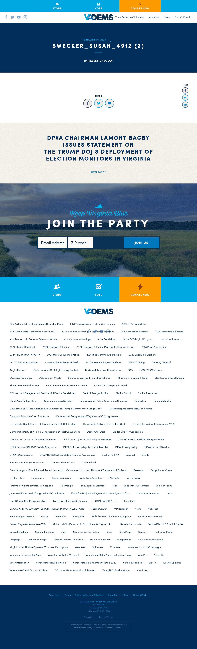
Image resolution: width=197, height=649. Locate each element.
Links (169, 493)
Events (145, 454)
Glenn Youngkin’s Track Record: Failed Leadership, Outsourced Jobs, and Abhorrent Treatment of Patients (68, 470)
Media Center (99, 508)
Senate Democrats (130, 524)
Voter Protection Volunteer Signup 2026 (94, 562)
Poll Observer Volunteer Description (111, 516)
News (107, 17)
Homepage (37, 477)
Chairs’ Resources (147, 393)
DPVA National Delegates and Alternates (85, 447)
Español (130, 454)
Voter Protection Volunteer (129, 17)
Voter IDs (159, 554)
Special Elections (19, 531)
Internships (67, 485)
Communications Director (58, 400)
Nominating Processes (22, 516)
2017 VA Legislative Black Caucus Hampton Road (36, 323)
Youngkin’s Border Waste (116, 570)
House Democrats (61, 477)
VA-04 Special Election (150, 539)
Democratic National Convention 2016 (104, 423)
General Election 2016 (63, 462)
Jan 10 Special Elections (93, 485)
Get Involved (89, 462)
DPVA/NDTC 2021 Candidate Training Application (67, 454)
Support (142, 531)
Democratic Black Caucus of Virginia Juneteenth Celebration (43, 423)
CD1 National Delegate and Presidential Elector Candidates (43, 393)
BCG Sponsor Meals (50, 377)
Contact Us (140, 400)
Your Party (93, 17)
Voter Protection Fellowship (51, 562)
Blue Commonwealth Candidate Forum (89, 377)
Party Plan (78, 516)
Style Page (125, 531)
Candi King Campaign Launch (111, 385)
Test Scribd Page (36, 539)
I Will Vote (114, 477)
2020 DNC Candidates (134, 323)
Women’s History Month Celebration (75, 570)
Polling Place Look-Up (150, 516)
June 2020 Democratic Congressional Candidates (37, 493)
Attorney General (161, 362)
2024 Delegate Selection (56, 346)
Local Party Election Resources (70, 501)
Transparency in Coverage (68, 539)
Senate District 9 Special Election (166, 524)
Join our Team (164, 485)
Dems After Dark (96, 431)
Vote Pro (142, 554)
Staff (63, 531)
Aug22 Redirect (18, 370)
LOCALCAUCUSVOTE (105, 501)
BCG (130, 370)
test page (15, 539)
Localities (129, 501)
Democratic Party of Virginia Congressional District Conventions (45, 431)
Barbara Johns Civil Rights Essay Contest (56, 370)
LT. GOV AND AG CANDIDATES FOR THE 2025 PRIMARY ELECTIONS (47, 508)
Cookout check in (162, 400)
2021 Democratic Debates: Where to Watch (33, 339)
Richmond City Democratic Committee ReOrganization (83, 524)
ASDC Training (137, 362)
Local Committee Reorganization (28, 501)
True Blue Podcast (100, 539)
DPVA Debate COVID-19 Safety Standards (33, 447)
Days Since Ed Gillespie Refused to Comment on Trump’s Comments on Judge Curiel (56, 408)
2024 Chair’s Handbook (23, 346)
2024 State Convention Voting (63, 354)
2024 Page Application (154, 346)
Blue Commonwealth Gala (133, 377)
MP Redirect (121, 508)
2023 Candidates (169, 339)
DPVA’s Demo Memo (21, 454)
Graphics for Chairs (161, 470)
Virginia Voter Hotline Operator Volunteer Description (39, 547)
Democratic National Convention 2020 (153, 423)
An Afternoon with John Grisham (103, 362)
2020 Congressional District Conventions (92, 323)
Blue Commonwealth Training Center (66, 385)
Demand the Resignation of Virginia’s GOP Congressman (87, 416)
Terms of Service (106, 617)
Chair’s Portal (182, 17)
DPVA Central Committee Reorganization (141, 439)
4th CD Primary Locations (24, 362)
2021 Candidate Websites (169, 331)
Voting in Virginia (132, 562)
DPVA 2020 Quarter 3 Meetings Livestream (33, 439)
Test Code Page (163, 531)
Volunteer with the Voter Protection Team (108, 554)
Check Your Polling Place (23, 400)
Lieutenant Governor (148, 493)
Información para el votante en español (32, 485)
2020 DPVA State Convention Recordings (32, 331)
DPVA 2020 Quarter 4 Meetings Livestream (88, 439)
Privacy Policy (89, 617)
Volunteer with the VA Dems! (63, 554)
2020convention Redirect (134, 331)
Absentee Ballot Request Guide (62, 362)
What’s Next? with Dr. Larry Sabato (29, 570)
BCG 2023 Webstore (151, 370)
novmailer (60, 516)
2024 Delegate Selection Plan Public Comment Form (105, 346)
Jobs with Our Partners (136, 485)
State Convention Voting (86, 531)
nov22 (44, 516)
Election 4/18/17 (110, 454)
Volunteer (154, 17)
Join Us (141, 242)
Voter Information (19, 562)
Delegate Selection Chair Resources (29, 416)
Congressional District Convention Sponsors (103, 400)
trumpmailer (124, 539)
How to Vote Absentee (90, 477)
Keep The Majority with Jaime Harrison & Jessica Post (100, 493)
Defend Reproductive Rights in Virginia (130, 408)
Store (167, 17)
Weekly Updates (172, 562)
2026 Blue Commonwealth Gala (104, 354)
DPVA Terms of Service (157, 447)
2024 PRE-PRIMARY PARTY (25, 354)
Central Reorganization (96, 393)
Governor (138, 470)
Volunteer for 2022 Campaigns (144, 547)
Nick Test (153, 508)
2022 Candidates (107, 339)
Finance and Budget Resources (27, 462)
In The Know (133, 477)
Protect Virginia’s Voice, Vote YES (28, 524)
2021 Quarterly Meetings (77, 339)
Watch (152, 562)
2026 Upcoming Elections (142, 354)
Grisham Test (17, 477)
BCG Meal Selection (21, 377)
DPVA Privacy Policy (126, 447)
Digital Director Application (128, 431)
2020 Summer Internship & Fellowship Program (88, 331)
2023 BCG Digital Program (138, 339)
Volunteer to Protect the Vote (25, 554)
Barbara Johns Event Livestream (103, 370)
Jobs (115, 485)
